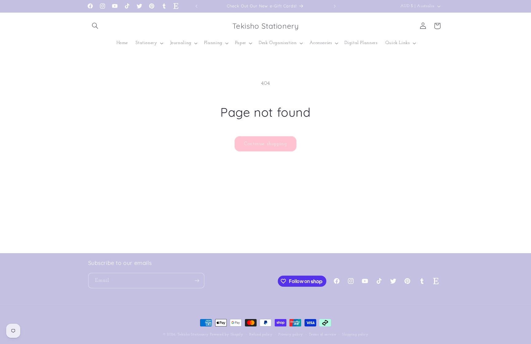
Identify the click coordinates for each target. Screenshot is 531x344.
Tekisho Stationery (192, 334)
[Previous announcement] (196, 6)
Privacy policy (290, 334)
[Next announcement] (334, 6)
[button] (95, 26)
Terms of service (322, 334)
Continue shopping (265, 143)
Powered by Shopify (226, 334)
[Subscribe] (197, 280)
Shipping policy (355, 334)
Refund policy (261, 334)
